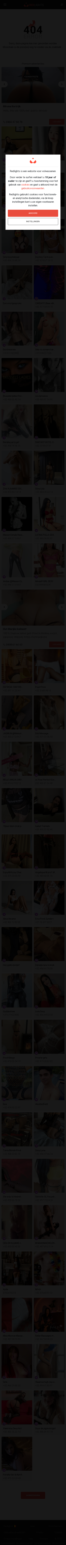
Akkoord (33, 213)
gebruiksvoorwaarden (32, 188)
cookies (25, 184)
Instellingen (33, 221)
